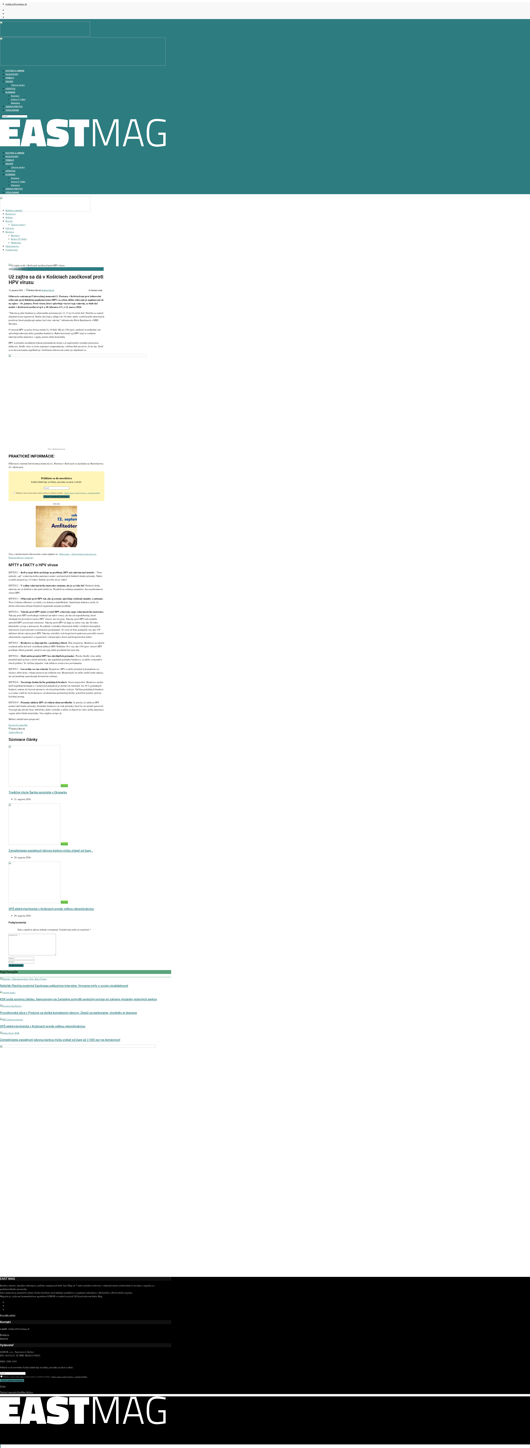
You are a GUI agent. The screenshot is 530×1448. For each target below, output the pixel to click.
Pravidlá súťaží (7, 1315)
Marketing (15, 103)
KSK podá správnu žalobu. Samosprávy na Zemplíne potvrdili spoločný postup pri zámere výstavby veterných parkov (78, 999)
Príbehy (10, 78)
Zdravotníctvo (14, 106)
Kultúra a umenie (15, 71)
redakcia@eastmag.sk (16, 4)
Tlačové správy (18, 85)
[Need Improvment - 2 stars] (10, 928)
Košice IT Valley (18, 99)
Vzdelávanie (12, 110)
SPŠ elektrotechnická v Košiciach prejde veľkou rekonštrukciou (51, 909)
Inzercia (4, 1338)
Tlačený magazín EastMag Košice (16, 1392)
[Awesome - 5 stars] (16, 928)
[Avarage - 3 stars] (12, 928)
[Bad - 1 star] (7, 928)
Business (10, 92)
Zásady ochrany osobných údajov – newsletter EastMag (82, 493)
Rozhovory (12, 74)
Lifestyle (10, 88)
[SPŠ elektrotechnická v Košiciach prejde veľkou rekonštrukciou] (11, 1019)
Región (9, 81)
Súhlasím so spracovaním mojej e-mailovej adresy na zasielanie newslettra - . (57, 493)
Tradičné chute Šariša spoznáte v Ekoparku (38, 792)
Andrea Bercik (16, 732)
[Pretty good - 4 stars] (14, 928)
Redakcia (4, 1334)
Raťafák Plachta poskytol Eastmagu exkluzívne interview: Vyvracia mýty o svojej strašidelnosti (64, 985)
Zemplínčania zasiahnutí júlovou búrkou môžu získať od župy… (51, 850)
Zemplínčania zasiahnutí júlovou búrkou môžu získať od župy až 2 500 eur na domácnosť (60, 1040)
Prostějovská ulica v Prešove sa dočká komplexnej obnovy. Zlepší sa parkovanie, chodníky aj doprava (68, 1013)
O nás (3, 1386)
